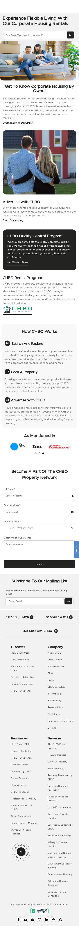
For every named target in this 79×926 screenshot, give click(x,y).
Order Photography (21, 816)
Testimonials (54, 693)
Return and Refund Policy (61, 721)
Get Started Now (17, 262)
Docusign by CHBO (21, 771)
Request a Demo (19, 764)
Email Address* (12, 505)
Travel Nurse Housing (59, 835)
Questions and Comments (17, 537)
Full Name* (9, 489)
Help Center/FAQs (20, 744)
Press (51, 680)
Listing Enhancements (59, 807)
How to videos (18, 785)
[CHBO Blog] (32, 919)
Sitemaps (53, 727)
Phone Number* (12, 521)
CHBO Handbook (20, 791)
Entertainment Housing (60, 874)
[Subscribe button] (68, 601)
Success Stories (56, 666)
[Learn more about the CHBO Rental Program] (17, 310)
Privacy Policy (55, 707)
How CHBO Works (20, 652)
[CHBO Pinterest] (53, 919)
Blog (50, 673)
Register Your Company (23, 798)
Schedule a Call (57, 617)
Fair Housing (54, 700)
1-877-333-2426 (18, 617)
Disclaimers (54, 714)
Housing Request (57, 754)
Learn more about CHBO (18, 122)
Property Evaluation (21, 751)
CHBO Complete (56, 686)
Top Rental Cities (20, 659)
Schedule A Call (56, 768)
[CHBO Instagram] (39, 919)
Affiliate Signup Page (22, 684)
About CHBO (54, 652)
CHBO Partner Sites (21, 690)
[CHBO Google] (60, 919)
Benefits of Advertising (23, 677)
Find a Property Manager (24, 823)
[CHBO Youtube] (25, 919)
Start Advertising (13, 220)
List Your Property (57, 761)
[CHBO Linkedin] (46, 919)
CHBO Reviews (56, 659)
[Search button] (70, 34)
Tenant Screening (20, 778)
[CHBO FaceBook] (18, 919)
